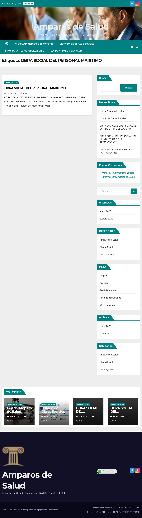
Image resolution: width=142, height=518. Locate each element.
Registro (104, 275)
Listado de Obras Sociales (77, 44)
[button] (132, 47)
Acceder (104, 283)
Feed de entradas (108, 290)
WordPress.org (107, 305)
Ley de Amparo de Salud (112, 111)
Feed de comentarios (110, 298)
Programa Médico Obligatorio (34, 44)
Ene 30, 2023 (16, 417)
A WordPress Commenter (112, 173)
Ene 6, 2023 (12, 93)
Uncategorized (107, 254)
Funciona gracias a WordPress (14, 510)
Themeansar (53, 510)
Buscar (103, 78)
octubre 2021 (106, 219)
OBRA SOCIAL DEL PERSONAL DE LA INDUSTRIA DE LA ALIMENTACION (118, 139)
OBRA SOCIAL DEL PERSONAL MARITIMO (35, 88)
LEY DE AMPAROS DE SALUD (66, 51)
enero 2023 (105, 211)
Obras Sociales (11, 82)
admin (26, 93)
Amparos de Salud (71, 27)
